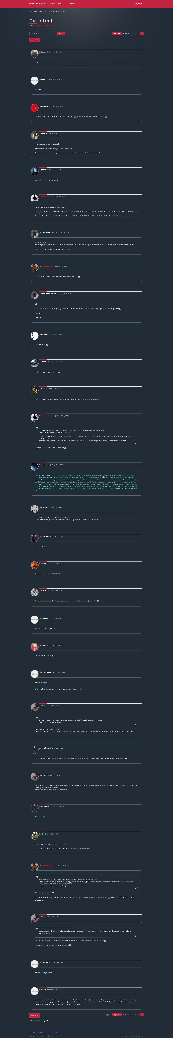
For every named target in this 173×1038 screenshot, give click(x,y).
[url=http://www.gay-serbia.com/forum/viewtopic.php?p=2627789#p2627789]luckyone (67, 720)
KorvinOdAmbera (43, 25)
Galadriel (44, 334)
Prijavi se (138, 4)
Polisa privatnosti (42, 1032)
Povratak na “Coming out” (39, 1021)
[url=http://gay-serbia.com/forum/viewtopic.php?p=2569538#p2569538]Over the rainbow (68, 430)
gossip (43, 170)
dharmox (44, 507)
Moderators (54, 25)
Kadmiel (44, 362)
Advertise (32, 1032)
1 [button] (132, 33)
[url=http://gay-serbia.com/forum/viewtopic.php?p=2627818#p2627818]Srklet (64, 879)
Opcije (108, 1015)
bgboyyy (44, 79)
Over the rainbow (47, 197)
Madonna (44, 645)
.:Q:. (42, 834)
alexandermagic (47, 672)
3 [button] (138, 33)
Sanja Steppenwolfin (48, 232)
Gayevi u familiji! (41, 20)
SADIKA (43, 989)
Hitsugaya (45, 465)
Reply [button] (35, 40)
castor (43, 563)
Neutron (44, 389)
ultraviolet (45, 536)
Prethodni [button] (126, 33)
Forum (61, 4)
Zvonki (43, 52)
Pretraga (71, 4)
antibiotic (44, 134)
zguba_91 (44, 106)
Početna (51, 4)
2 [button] (135, 33)
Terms (56, 1032)
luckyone (44, 618)
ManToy (44, 591)
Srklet (43, 706)
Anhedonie (45, 748)
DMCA (51, 1032)
